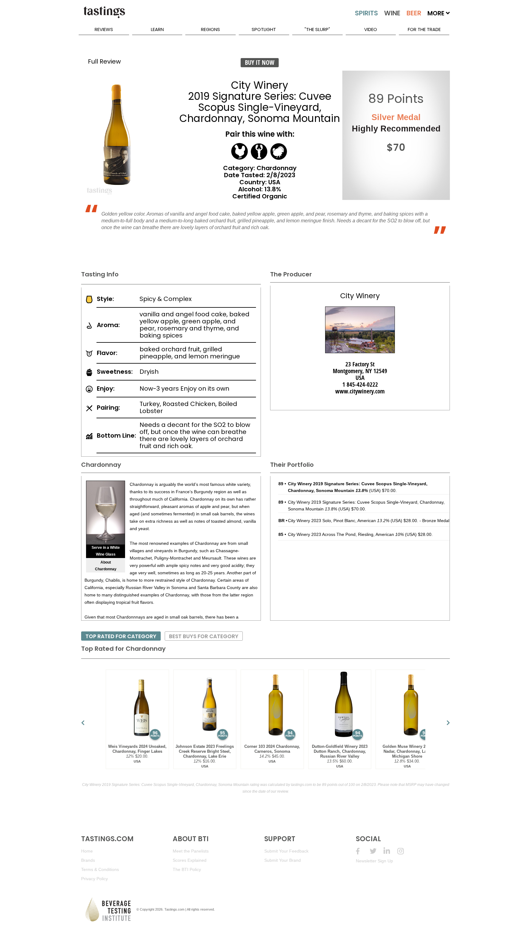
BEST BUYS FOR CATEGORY (203, 636)
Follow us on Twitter (377, 851)
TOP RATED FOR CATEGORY (120, 636)
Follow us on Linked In (390, 851)
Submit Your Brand (282, 860)
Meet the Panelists (191, 851)
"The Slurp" (317, 29)
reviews (104, 29)
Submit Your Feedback (286, 851)
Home (87, 851)
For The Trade (424, 29)
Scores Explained (189, 860)
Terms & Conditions (100, 869)
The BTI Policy (187, 869)
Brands (88, 860)
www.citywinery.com (360, 391)
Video (370, 29)
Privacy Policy (94, 878)
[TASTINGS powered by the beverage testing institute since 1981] (104, 15)
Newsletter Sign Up (374, 860)
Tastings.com (174, 909)
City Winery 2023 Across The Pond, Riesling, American (346, 534)
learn (157, 29)
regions (210, 29)
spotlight (264, 29)
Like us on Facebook (363, 851)
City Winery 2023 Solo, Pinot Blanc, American (338, 520)
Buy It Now (259, 62)
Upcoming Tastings (404, 851)
